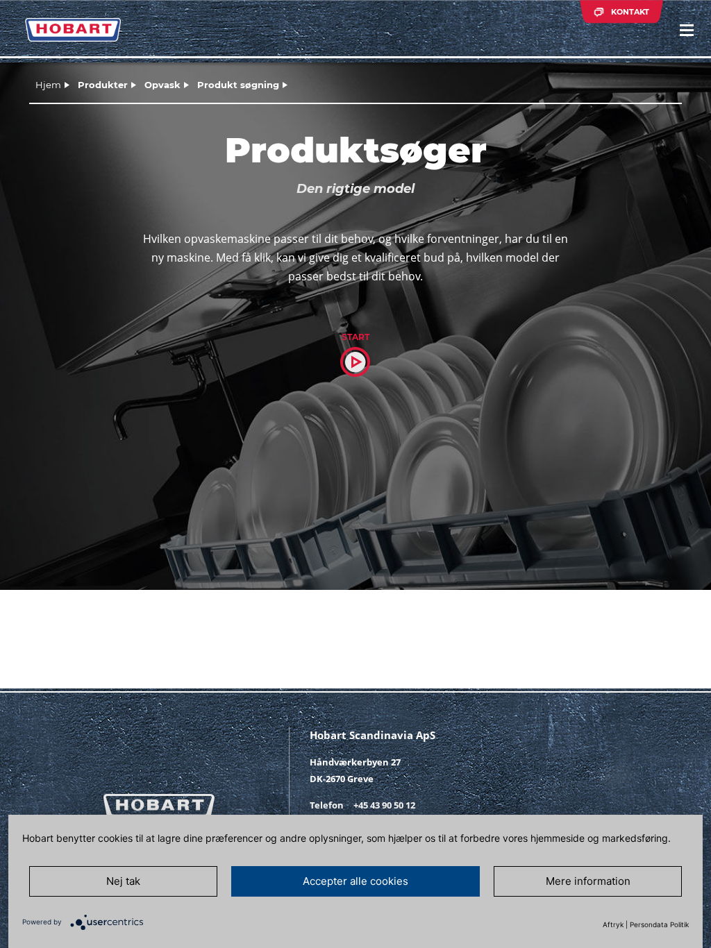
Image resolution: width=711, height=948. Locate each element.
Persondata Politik (659, 924)
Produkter (103, 84)
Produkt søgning (238, 84)
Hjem (48, 84)
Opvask (162, 84)
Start (355, 337)
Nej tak (123, 881)
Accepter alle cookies (355, 881)
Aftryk (613, 924)
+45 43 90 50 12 (384, 805)
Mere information (588, 881)
